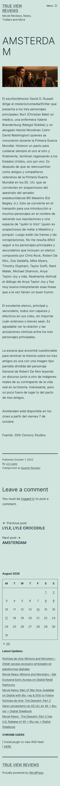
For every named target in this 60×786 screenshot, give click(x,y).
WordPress (36, 772)
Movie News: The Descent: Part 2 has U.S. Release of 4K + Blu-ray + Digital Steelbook (27, 721)
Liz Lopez (11, 463)
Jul (8, 643)
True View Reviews (20, 765)
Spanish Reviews (30, 467)
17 (6, 618)
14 (38, 609)
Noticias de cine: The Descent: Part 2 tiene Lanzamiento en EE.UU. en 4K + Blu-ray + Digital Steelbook (29, 706)
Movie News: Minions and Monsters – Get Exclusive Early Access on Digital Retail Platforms (29, 679)
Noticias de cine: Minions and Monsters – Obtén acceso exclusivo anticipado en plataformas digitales (29, 664)
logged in (28, 499)
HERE (7, 746)
